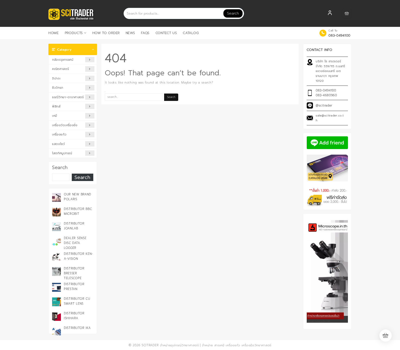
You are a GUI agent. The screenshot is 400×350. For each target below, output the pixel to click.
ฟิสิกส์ (56, 106)
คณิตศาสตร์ (60, 69)
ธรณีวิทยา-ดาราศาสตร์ (68, 97)
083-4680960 (326, 95)
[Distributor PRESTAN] (56, 287)
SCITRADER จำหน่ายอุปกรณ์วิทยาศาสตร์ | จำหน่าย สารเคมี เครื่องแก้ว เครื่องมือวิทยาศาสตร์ (206, 345)
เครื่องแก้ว (59, 134)
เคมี (54, 115)
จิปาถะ (56, 78)
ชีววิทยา (57, 87)
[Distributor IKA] (56, 331)
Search (233, 13)
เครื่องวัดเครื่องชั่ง (65, 125)
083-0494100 (339, 35)
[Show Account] (330, 13)
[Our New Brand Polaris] (56, 197)
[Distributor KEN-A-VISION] (56, 257)
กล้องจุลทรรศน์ (62, 59)
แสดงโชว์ (58, 144)
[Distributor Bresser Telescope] (56, 271)
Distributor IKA (77, 328)
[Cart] (347, 13)
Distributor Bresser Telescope (74, 273)
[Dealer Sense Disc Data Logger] (56, 241)
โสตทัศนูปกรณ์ (62, 153)
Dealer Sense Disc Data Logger (75, 243)
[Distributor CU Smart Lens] (56, 301)
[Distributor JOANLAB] (56, 226)
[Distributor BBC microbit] (56, 212)
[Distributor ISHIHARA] (56, 316)
